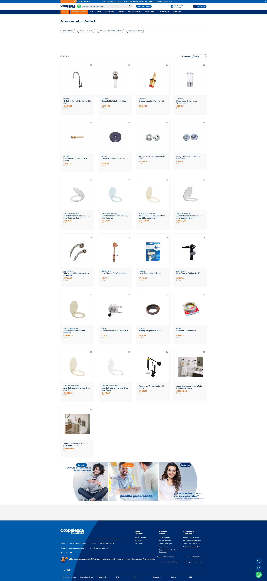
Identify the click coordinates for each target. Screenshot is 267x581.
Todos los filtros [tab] (68, 31)
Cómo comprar (164, 537)
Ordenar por (186, 56)
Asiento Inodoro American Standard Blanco (114, 389)
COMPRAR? (87, 1)
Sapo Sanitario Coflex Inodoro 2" (114, 330)
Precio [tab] (81, 31)
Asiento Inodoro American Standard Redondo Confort (76, 217)
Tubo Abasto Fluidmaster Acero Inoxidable (76, 274)
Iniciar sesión (178, 5)
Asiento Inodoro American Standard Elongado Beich (152, 217)
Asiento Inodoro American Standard (74, 331)
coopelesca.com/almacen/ (99, 548)
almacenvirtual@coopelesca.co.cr (72, 548)
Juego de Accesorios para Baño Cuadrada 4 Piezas (189, 387)
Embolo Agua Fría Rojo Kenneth (152, 101)
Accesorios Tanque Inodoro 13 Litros (151, 387)
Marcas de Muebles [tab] (135, 31)
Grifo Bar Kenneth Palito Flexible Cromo (77, 102)
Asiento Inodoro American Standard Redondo (114, 217)
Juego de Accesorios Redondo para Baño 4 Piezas (75, 444)
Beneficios (138, 540)
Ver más (168, 1)
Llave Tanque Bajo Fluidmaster (114, 273)
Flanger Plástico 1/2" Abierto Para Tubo (188, 157)
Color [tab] (91, 31)
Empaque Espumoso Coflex (150, 330)
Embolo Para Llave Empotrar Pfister (75, 159)
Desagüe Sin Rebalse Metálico (113, 101)
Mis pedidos (163, 547)
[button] (91, 65)
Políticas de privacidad (191, 547)
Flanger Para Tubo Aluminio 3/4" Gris (152, 157)
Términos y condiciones (191, 544)
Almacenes (139, 544)
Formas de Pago (165, 540)
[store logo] (64, 6)
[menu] (133, 11)
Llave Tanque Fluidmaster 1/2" (188, 273)
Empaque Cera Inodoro (186, 330)
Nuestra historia (140, 537)
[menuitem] (64, 11)
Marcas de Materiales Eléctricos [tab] (110, 31)
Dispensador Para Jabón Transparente (186, 102)
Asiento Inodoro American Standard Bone (76, 389)
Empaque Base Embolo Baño (113, 158)
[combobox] (107, 6)
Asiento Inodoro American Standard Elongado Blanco (189, 217)
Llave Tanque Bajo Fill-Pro (150, 273)
